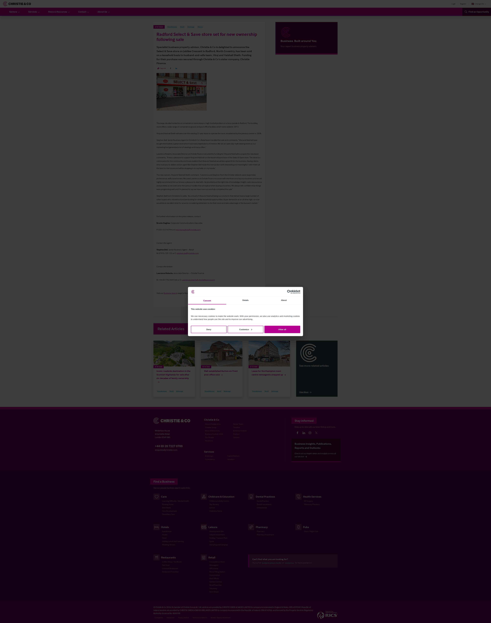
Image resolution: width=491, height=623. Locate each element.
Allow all (282, 329)
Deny (208, 329)
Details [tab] (245, 300)
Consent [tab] (207, 301)
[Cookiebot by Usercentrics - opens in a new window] (289, 292)
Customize (244, 329)
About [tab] (284, 300)
